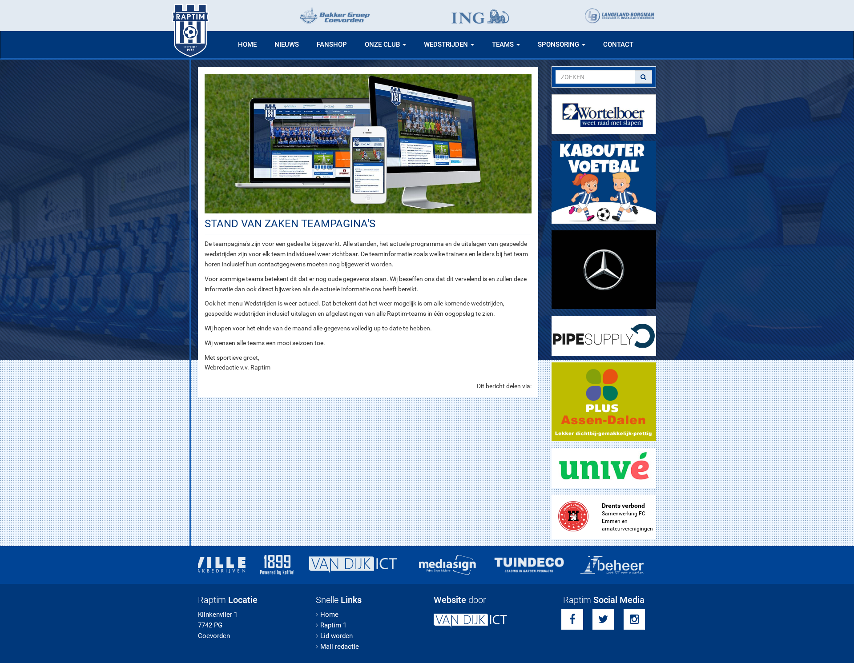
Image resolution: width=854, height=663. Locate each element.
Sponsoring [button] (559, 44)
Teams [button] (504, 44)
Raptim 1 (333, 625)
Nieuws (286, 44)
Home (247, 44)
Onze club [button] (383, 44)
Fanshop (332, 44)
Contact (618, 44)
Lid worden (336, 636)
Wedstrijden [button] (447, 44)
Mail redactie (339, 647)
